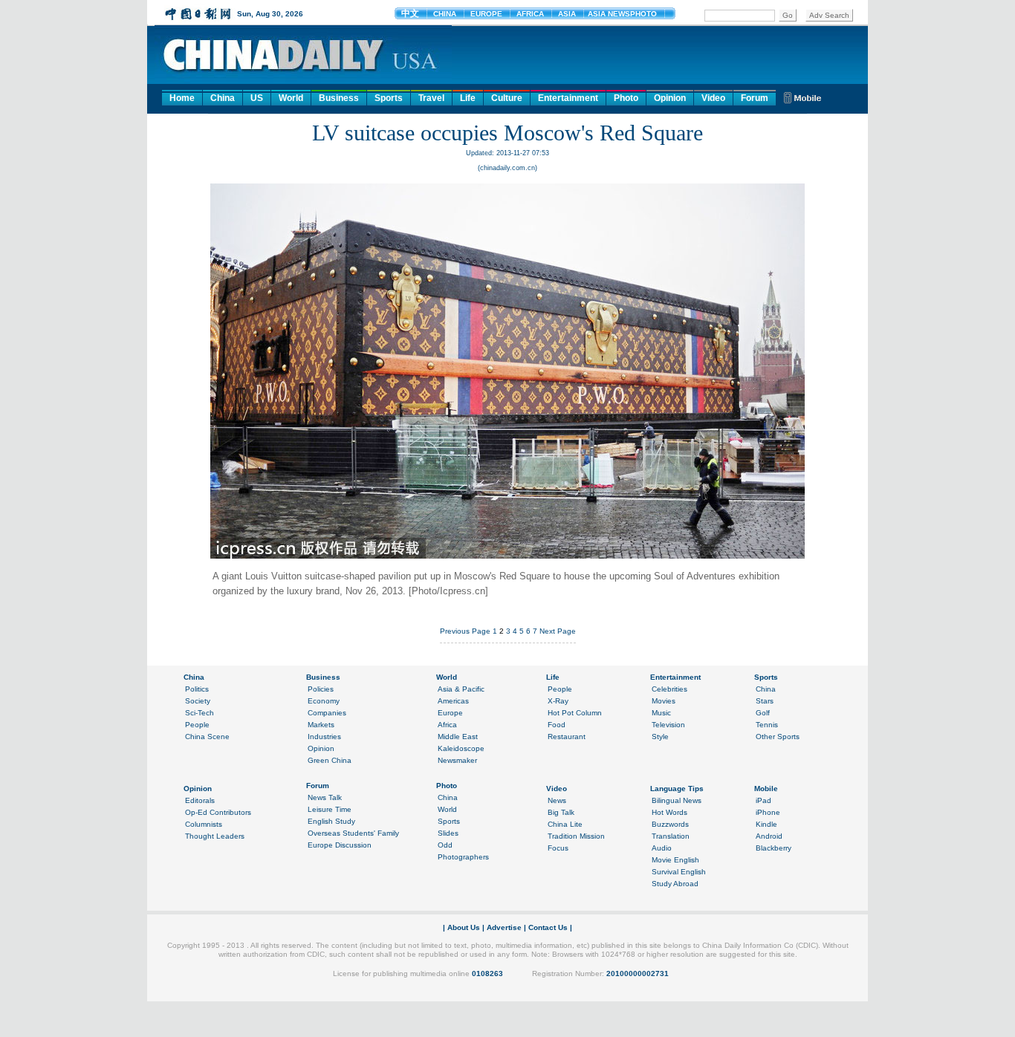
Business (339, 98)
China (222, 98)
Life (468, 98)
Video (713, 98)
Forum (754, 98)
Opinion (670, 98)
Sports (388, 98)
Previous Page (465, 631)
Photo (626, 98)
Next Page (557, 631)
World (291, 98)
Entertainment (568, 98)
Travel (431, 98)
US (256, 98)
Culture (506, 98)
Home (182, 98)
